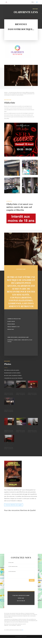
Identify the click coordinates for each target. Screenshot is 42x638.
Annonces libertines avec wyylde (13, 505)
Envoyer (31, 580)
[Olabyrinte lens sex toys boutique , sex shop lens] (9, 387)
